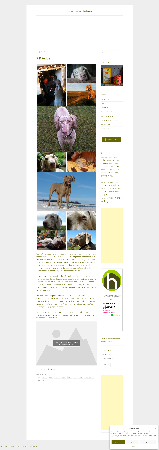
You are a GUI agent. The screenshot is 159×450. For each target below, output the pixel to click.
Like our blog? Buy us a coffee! (110, 120)
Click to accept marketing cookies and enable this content (66, 343)
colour (110, 163)
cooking (111, 166)
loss (69, 377)
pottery (118, 188)
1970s (110, 157)
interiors (115, 185)
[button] (155, 428)
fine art (107, 173)
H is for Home (33, 446)
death (45, 377)
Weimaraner (89, 377)
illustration (110, 182)
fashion (103, 173)
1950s (102, 157)
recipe (104, 194)
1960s (106, 157)
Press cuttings (105, 128)
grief (63, 377)
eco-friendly (114, 169)
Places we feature (106, 124)
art (112, 157)
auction (115, 157)
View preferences (148, 442)
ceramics (117, 160)
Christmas (104, 163)
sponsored (115, 198)
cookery (104, 166)
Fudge (57, 377)
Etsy (118, 170)
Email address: (105, 354)
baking (104, 160)
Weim (80, 377)
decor (119, 166)
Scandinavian (105, 198)
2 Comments (40, 380)
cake (113, 160)
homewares (111, 179)
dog (50, 377)
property (104, 191)
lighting (107, 188)
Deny (132, 442)
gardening (109, 176)
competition (115, 163)
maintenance (113, 188)
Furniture (115, 173)
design (107, 169)
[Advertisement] (79, 32)
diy (111, 170)
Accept (118, 442)
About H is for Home (107, 99)
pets (44, 374)
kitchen (103, 188)
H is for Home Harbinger (80, 11)
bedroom (109, 160)
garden (103, 176)
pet (75, 377)
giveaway (114, 175)
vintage (105, 201)
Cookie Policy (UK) (106, 112)
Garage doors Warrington (109, 339)
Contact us (104, 108)
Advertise (104, 103)
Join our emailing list (107, 116)
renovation (109, 195)
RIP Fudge (43, 58)
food (110, 173)
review (114, 195)
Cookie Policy (133, 446)
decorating (103, 169)
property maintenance (114, 191)
